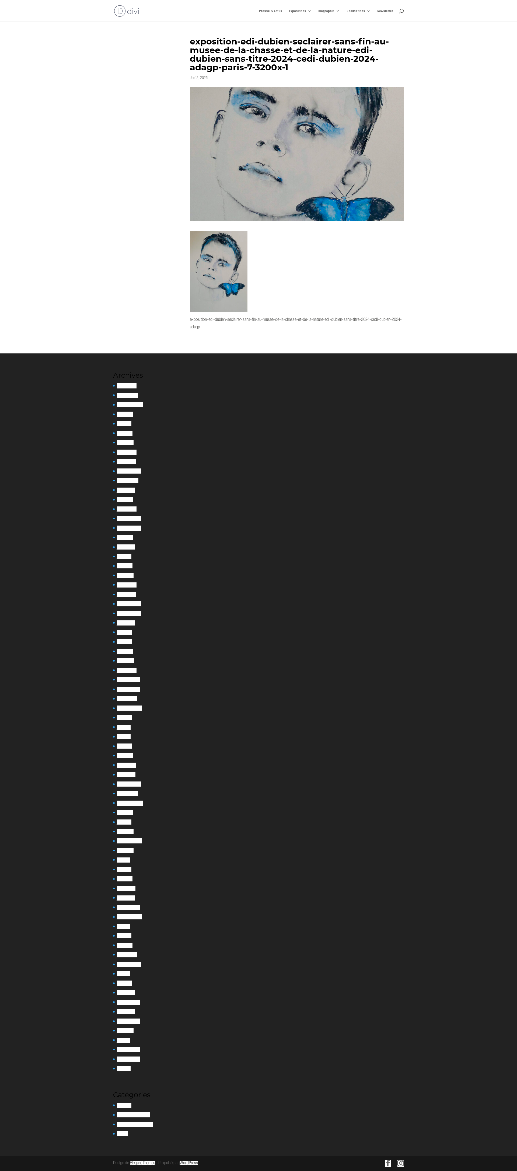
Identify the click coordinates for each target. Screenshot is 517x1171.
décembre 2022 (129, 603)
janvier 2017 (126, 992)
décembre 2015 (128, 1021)
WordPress (189, 1163)
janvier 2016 (126, 1011)
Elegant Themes (142, 1163)
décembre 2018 (128, 907)
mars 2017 (124, 983)
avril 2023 (124, 565)
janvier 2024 (127, 509)
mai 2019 (123, 860)
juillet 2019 (125, 850)
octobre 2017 (127, 954)
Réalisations (356, 11)
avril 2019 (124, 869)
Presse (122, 1133)
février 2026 (127, 385)
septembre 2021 (129, 708)
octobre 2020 (127, 793)
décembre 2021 (128, 679)
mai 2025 (124, 423)
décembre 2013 (128, 1059)
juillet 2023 (126, 547)
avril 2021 (124, 746)
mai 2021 (124, 736)
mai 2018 (123, 926)
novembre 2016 (128, 1002)
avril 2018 (124, 935)
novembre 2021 (128, 689)
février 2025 (127, 452)
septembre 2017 (129, 964)
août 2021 (124, 717)
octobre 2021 (127, 698)
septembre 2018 (129, 916)
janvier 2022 (127, 670)
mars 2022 (125, 660)
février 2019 (126, 888)
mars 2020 (125, 831)
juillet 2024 (126, 490)
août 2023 (125, 537)
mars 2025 (125, 442)
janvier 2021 (126, 774)
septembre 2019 (129, 840)
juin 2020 (124, 822)
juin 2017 (123, 973)
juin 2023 (124, 556)
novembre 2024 (129, 471)
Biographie (326, 11)
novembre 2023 (129, 528)
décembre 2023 (129, 518)
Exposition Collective (133, 1114)
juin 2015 (123, 1040)
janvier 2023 (126, 594)
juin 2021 (124, 727)
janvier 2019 (126, 898)
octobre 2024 (127, 480)
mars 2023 (125, 575)
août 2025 (125, 414)
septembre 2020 (130, 803)
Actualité (124, 1105)
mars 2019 (124, 878)
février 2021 (126, 765)
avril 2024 (125, 499)
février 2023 (127, 585)
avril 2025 (124, 433)
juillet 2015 (125, 1030)
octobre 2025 (127, 395)
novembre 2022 (129, 613)
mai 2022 (124, 641)
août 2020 (125, 812)
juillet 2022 (126, 623)
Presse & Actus (270, 11)
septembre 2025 (130, 404)
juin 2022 (124, 632)
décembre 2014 (128, 1049)
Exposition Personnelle (135, 1124)
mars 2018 (124, 945)
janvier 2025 (126, 461)
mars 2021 (125, 755)
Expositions (297, 11)
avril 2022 (125, 651)
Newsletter (385, 11)
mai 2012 (124, 1068)
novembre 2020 (129, 784)
